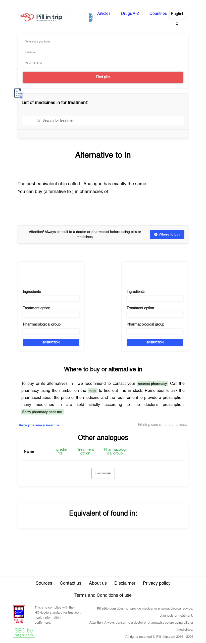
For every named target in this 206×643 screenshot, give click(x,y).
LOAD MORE (103, 473)
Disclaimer (124, 583)
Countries (158, 14)
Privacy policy (157, 583)
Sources (44, 583)
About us (98, 583)
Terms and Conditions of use (103, 595)
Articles (104, 14)
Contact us (70, 583)
